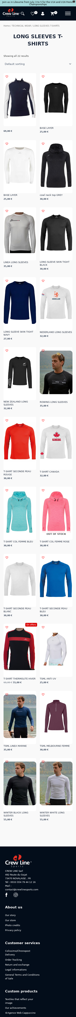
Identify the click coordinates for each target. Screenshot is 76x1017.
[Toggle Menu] (68, 13)
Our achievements (15, 1008)
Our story (10, 915)
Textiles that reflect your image (19, 1001)
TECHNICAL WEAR (21, 26)
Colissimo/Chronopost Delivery (17, 953)
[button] (6, 76)
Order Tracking (13, 959)
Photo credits (12, 925)
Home (7, 26)
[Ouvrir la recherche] (23, 14)
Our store (10, 920)
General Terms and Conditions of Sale (22, 976)
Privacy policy (13, 930)
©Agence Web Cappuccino (20, 1013)
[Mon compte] (43, 14)
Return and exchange (17, 964)
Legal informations (16, 969)
